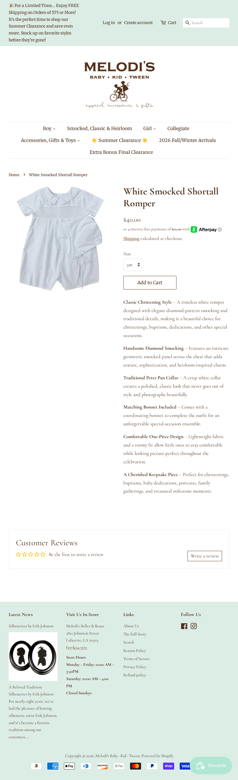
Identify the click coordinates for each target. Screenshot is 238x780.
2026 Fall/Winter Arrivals (187, 140)
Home (14, 174)
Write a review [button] (205, 556)
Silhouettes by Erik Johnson (31, 626)
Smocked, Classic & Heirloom (99, 128)
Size (127, 254)
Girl (148, 128)
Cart (172, 22)
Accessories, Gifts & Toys (49, 140)
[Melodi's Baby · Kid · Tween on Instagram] (193, 627)
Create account (138, 22)
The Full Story (134, 634)
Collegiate (178, 128)
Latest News (21, 614)
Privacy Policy (134, 666)
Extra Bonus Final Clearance (121, 152)
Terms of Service (136, 658)
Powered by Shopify (157, 755)
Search (128, 642)
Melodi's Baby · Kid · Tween (117, 755)
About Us (131, 626)
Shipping (131, 238)
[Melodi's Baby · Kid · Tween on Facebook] (184, 627)
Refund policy (134, 675)
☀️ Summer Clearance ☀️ (119, 140)
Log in (109, 22)
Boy (48, 128)
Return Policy (134, 650)
